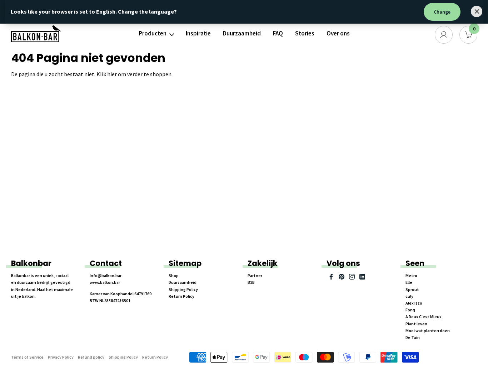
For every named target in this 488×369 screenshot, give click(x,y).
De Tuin (412, 337)
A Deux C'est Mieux (423, 316)
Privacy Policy (61, 357)
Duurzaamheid (242, 33)
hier (112, 74)
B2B (251, 282)
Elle (408, 282)
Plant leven (416, 323)
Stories (304, 33)
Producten (152, 33)
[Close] (476, 11)
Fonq (410, 309)
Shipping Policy (183, 289)
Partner (255, 275)
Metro (411, 275)
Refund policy (91, 357)
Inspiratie (198, 33)
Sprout (412, 289)
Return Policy (181, 296)
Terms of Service (27, 357)
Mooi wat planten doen (427, 330)
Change (442, 12)
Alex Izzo (413, 303)
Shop (174, 275)
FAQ (278, 33)
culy (409, 296)
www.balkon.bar (105, 282)
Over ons (338, 33)
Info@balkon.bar (105, 275)
